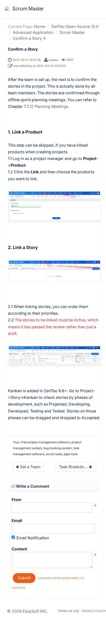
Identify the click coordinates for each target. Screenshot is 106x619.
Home (39, 26)
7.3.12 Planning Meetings (46, 106)
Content (19, 548)
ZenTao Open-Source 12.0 (75, 26)
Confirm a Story (27, 38)
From (16, 499)
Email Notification (33, 537)
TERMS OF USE (68, 611)
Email (17, 520)
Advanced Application (33, 32)
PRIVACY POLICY (94, 611)
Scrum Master (72, 32)
